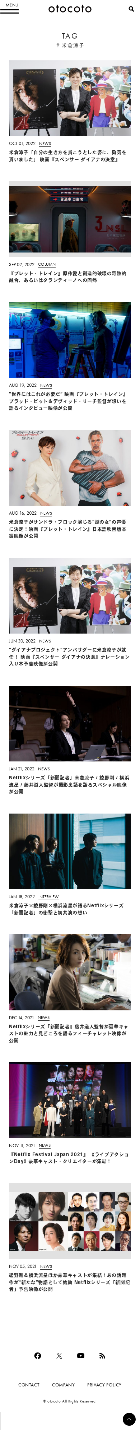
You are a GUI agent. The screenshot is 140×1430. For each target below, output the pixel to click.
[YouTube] (81, 1356)
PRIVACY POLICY (104, 1385)
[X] (59, 1356)
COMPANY (63, 1385)
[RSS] (102, 1356)
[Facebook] (38, 1356)
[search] (131, 9)
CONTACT (28, 1385)
